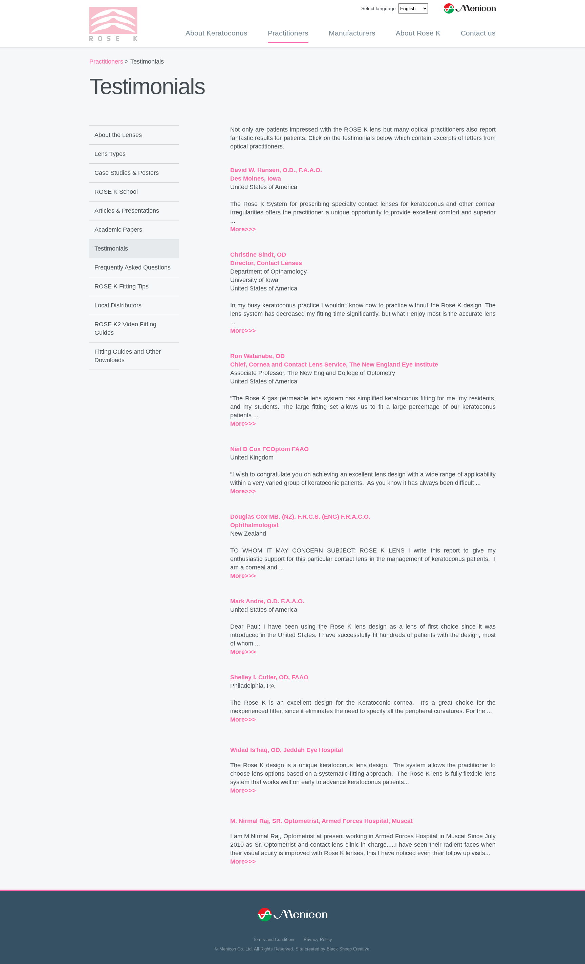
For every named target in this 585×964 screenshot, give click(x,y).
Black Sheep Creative (348, 948)
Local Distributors (118, 305)
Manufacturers (352, 33)
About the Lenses (118, 135)
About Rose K (418, 33)
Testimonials (111, 248)
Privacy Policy (318, 939)
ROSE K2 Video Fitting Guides (125, 328)
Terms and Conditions (274, 939)
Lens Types (110, 153)
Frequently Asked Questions (132, 267)
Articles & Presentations (126, 210)
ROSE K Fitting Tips (121, 286)
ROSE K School (116, 191)
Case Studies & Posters (126, 172)
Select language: (379, 8)
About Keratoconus (216, 33)
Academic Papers (118, 229)
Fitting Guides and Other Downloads (127, 355)
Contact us (478, 33)
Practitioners (288, 33)
